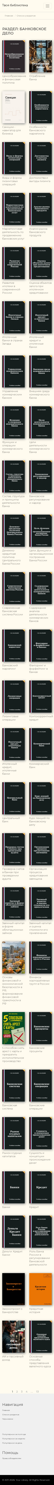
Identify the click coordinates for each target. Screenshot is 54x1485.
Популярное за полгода (14, 1434)
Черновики (7, 1419)
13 (37, 1391)
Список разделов (26, 15)
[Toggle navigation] (47, 6)
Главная (9, 15)
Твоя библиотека (15, 5)
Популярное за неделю (13, 1438)
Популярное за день (12, 1443)
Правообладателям (11, 1458)
